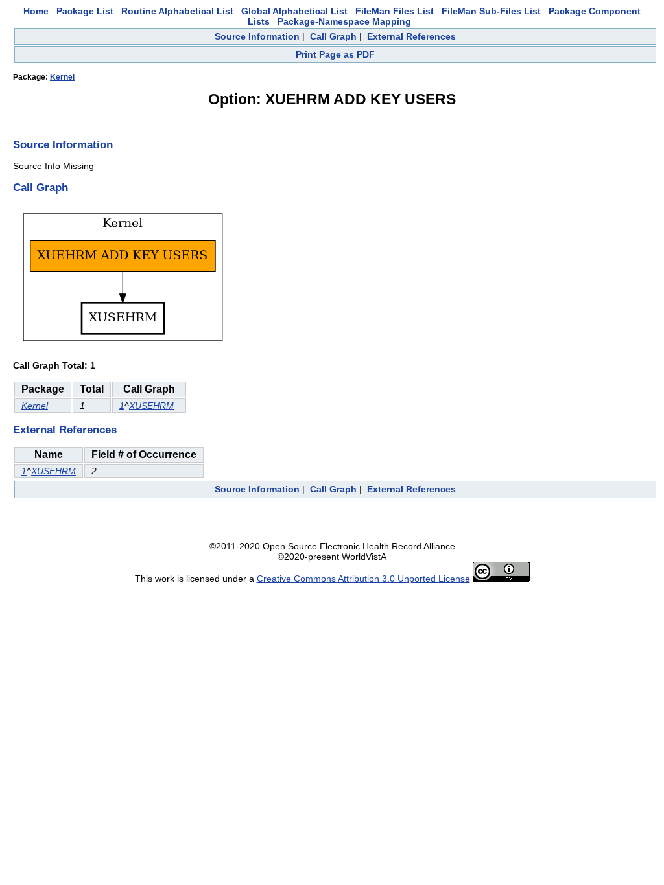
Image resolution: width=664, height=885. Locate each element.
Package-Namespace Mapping (344, 21)
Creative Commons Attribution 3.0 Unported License (363, 578)
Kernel (62, 77)
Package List (84, 11)
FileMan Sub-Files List (491, 11)
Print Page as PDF (335, 54)
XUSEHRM (151, 405)
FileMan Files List (394, 11)
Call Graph (333, 36)
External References (411, 36)
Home (36, 11)
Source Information (257, 36)
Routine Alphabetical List (177, 11)
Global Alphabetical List (294, 11)
